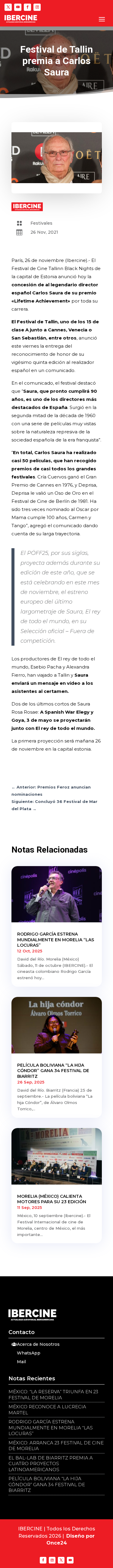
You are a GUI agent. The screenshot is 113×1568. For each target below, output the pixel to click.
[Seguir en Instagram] (37, 7)
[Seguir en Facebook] (27, 7)
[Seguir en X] (8, 7)
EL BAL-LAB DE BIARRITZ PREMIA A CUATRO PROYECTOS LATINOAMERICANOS (50, 1463)
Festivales (41, 223)
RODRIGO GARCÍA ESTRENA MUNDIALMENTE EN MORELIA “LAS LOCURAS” (55, 939)
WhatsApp (28, 1353)
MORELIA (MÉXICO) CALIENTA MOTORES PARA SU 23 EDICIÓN (51, 1199)
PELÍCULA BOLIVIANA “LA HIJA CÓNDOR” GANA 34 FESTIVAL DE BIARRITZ (53, 1070)
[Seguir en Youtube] (17, 7)
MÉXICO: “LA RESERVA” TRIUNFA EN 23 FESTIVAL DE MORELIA (53, 1394)
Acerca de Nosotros (38, 1344)
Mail (21, 1361)
